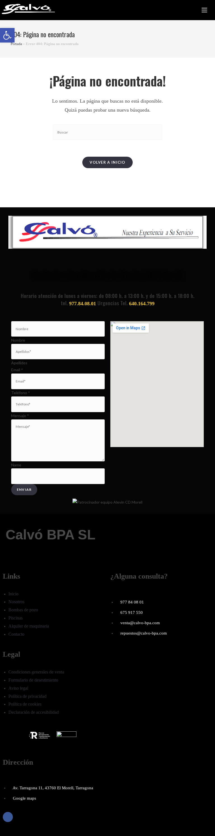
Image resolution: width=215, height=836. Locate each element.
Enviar (24, 489)
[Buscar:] (211, 10)
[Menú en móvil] (204, 10)
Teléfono (20, 392)
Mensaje (20, 415)
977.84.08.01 (82, 303)
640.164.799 (142, 303)
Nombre (18, 340)
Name (16, 464)
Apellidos (19, 362)
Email (17, 369)
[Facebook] (8, 817)
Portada (16, 44)
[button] (7, 35)
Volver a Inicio (107, 162)
